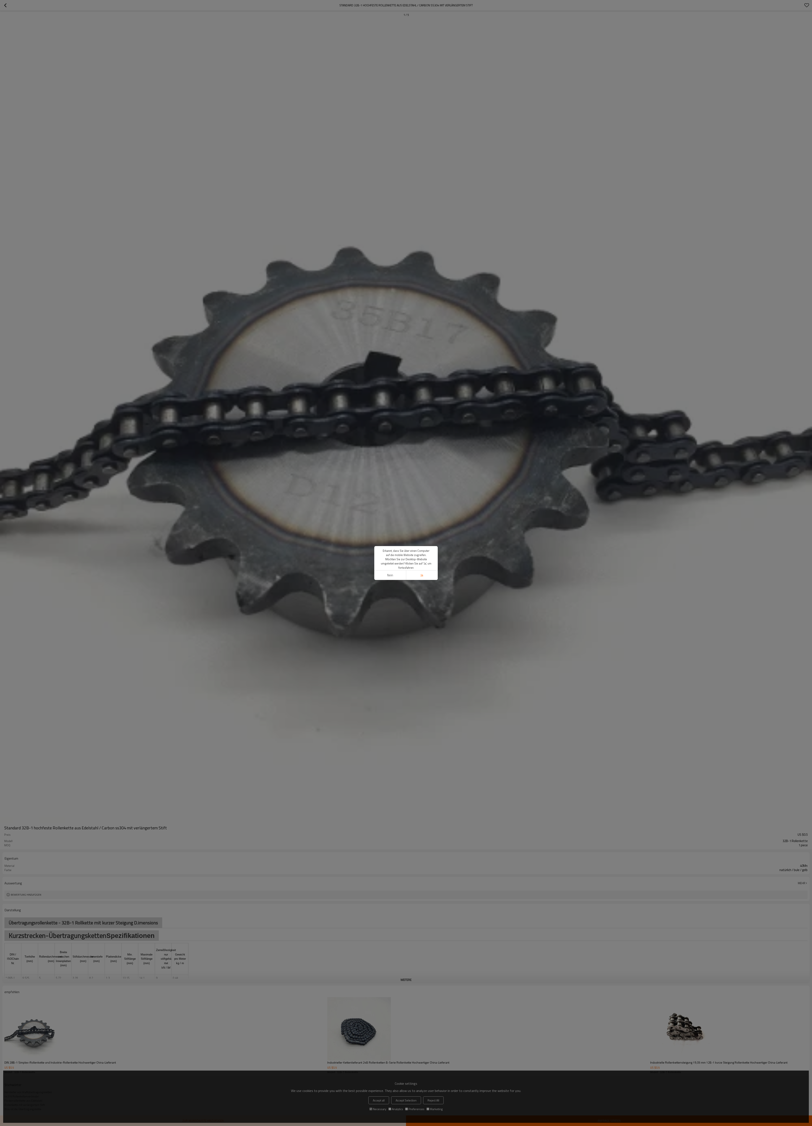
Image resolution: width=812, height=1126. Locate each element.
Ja (422, 575)
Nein (390, 575)
